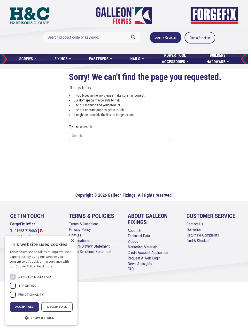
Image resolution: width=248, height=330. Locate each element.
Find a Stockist (200, 38)
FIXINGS (61, 59)
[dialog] (41, 280)
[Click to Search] (133, 37)
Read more (45, 266)
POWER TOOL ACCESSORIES (174, 58)
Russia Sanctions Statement (90, 251)
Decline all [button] (57, 307)
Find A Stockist (197, 240)
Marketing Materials (142, 247)
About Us (134, 230)
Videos (133, 241)
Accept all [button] (24, 307)
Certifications (79, 240)
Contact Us (194, 224)
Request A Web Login (144, 258)
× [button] (72, 241)
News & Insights (140, 263)
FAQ (131, 269)
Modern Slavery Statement (89, 246)
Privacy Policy (80, 229)
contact (90, 110)
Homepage (86, 100)
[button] (41, 317)
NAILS (135, 59)
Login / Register (165, 37)
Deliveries (194, 229)
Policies (75, 235)
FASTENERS (99, 59)
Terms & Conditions (84, 224)
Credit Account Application (148, 252)
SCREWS (26, 59)
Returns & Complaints (202, 235)
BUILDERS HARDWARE (216, 58)
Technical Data (139, 236)
